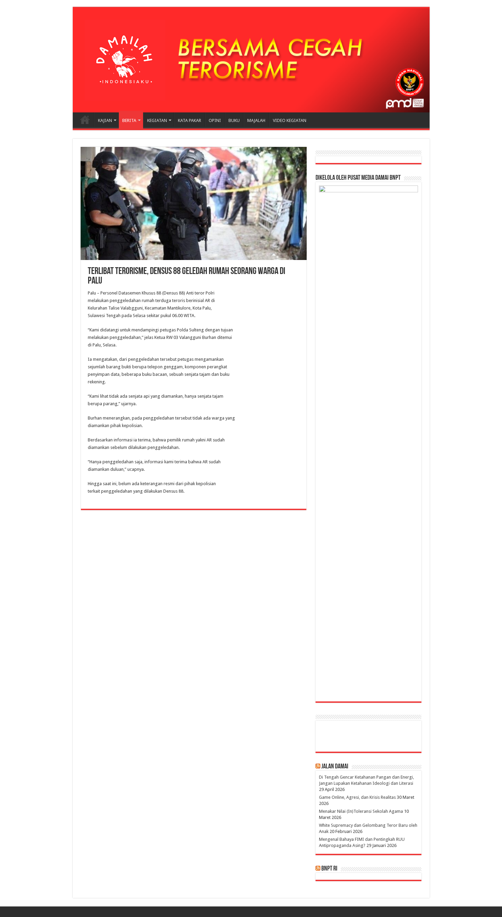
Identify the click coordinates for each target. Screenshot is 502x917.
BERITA (129, 120)
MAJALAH (256, 120)
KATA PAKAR (189, 120)
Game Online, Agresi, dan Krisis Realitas (357, 797)
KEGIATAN (157, 120)
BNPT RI (329, 868)
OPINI (215, 120)
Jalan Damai (334, 766)
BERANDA (85, 119)
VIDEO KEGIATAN (289, 120)
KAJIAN (105, 120)
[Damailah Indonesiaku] (251, 60)
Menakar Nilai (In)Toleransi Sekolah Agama (361, 811)
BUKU (234, 120)
